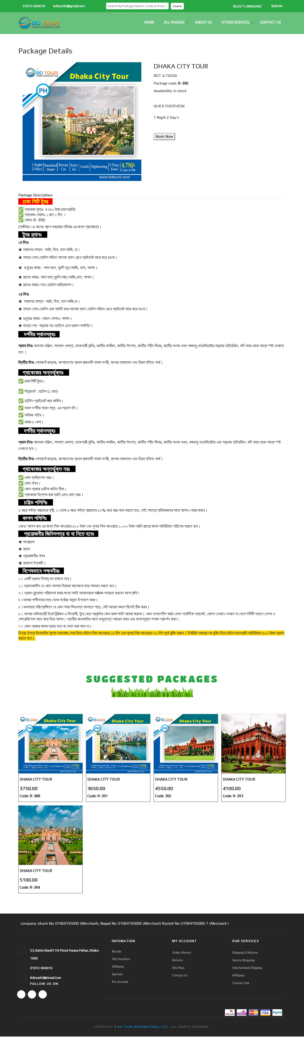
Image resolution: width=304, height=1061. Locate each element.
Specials (117, 974)
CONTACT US (270, 22)
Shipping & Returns (245, 952)
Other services (235, 22)
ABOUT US (203, 22)
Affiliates (118, 966)
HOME (149, 22)
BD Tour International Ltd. (143, 1026)
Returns (177, 960)
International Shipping (247, 968)
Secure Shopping (243, 960)
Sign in (276, 6)
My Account (120, 982)
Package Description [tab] (35, 195)
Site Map (178, 968)
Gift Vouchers (121, 959)
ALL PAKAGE (174, 22)
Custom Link (240, 983)
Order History (181, 952)
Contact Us (180, 975)
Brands (116, 951)
